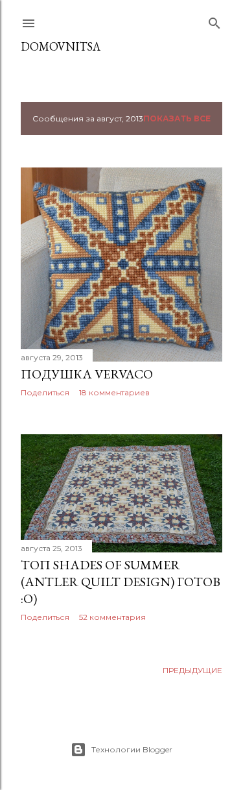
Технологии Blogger (131, 749)
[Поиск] (214, 20)
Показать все (177, 118)
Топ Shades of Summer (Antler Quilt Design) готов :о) (120, 581)
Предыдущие (192, 670)
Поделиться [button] (45, 392)
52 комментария (112, 617)
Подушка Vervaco (87, 373)
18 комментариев (114, 392)
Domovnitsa (60, 46)
